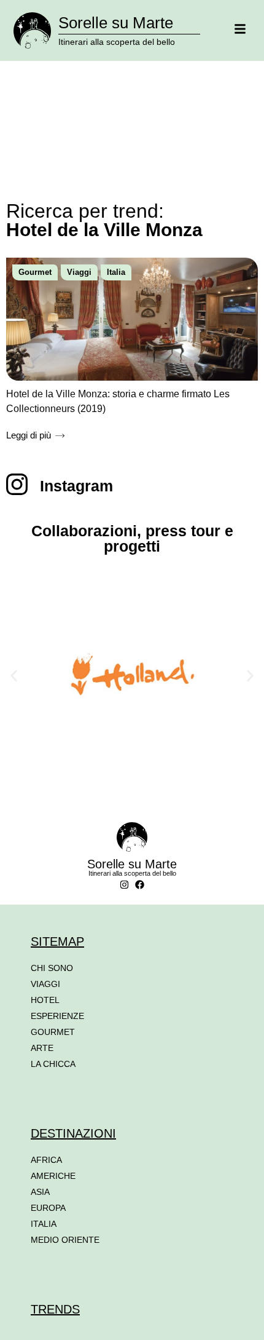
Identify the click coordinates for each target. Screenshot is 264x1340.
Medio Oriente (65, 1240)
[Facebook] (139, 884)
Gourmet (35, 272)
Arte (42, 1048)
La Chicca (53, 1064)
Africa (46, 1160)
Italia (116, 272)
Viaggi (79, 272)
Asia (40, 1192)
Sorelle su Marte (115, 23)
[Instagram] (124, 884)
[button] (13, 675)
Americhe (53, 1176)
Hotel (45, 1000)
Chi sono (52, 968)
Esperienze (57, 1016)
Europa (48, 1208)
